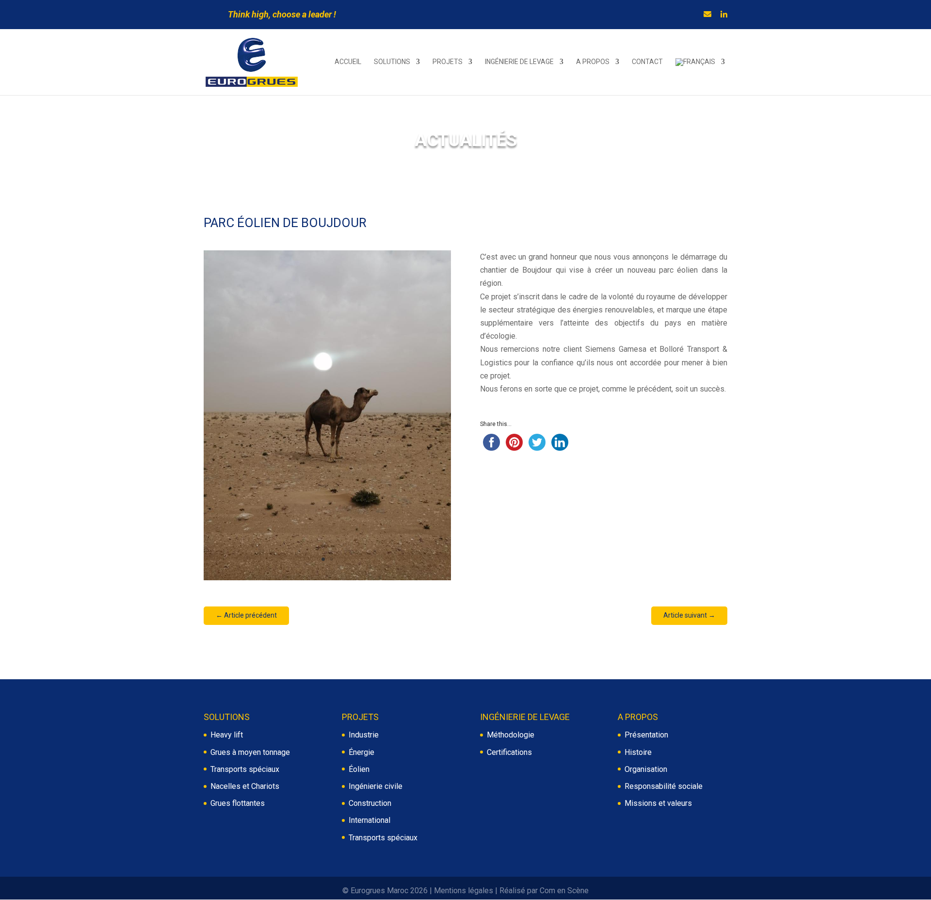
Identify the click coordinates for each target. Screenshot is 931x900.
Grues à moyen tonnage (250, 752)
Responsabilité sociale (664, 786)
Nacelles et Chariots (244, 786)
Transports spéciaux (244, 769)
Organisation (646, 769)
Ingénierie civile (375, 786)
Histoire (638, 752)
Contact (647, 61)
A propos (593, 61)
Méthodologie (510, 734)
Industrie (364, 734)
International (369, 820)
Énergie (361, 752)
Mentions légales (463, 890)
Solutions (392, 61)
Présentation (646, 734)
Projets (448, 61)
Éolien (359, 769)
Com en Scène (564, 890)
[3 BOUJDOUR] (327, 580)
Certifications (509, 752)
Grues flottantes (237, 803)
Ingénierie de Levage (519, 61)
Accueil (348, 61)
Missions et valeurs (658, 803)
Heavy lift (226, 734)
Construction (370, 803)
